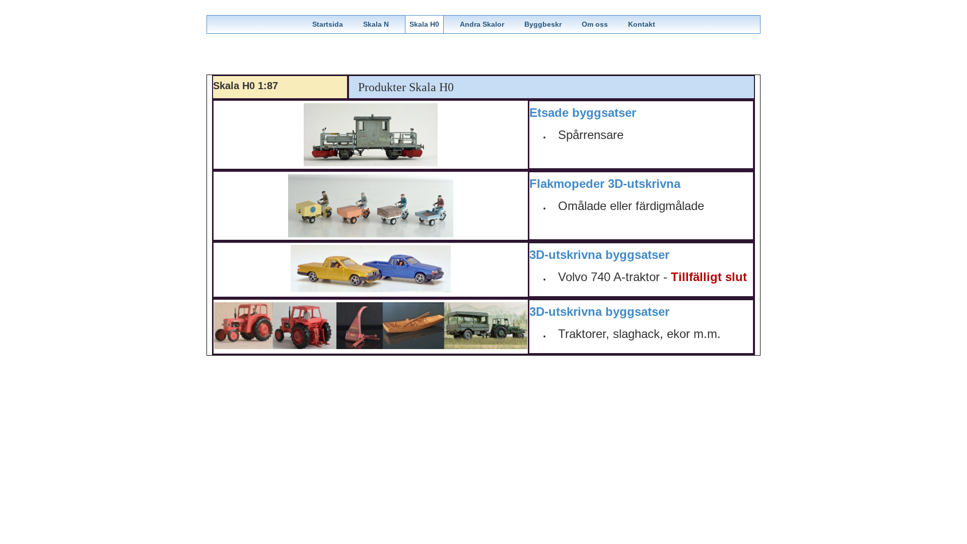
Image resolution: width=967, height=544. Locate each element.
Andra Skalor (482, 24)
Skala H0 (424, 24)
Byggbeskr (543, 24)
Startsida (327, 24)
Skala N (376, 24)
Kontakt (641, 24)
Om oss (595, 24)
